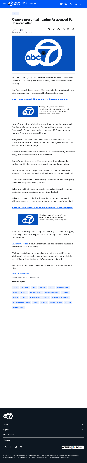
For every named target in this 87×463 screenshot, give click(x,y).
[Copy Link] (73, 29)
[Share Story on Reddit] (58, 29)
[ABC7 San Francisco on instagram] (16, 447)
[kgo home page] (8, 416)
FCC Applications (22, 457)
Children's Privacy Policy (33, 455)
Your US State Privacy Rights (50, 455)
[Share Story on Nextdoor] (63, 29)
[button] (4, 3)
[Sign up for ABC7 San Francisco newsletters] (21, 447)
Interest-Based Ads (73, 455)
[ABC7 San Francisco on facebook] (5, 447)
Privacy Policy (7, 455)
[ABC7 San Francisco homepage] (17, 3)
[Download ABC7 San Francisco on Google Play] (78, 447)
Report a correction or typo (20, 273)
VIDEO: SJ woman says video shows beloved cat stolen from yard (42, 207)
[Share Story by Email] (68, 29)
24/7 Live (32, 4)
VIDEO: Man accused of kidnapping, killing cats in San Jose (40, 99)
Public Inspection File (9, 457)
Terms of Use (63, 455)
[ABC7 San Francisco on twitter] (10, 447)
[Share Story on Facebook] (49, 29)
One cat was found (20, 243)
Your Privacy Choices (19, 455)
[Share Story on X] (53, 29)
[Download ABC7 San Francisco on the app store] (67, 447)
